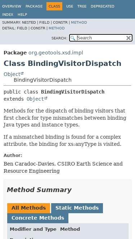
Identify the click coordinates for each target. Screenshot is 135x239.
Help (22, 14)
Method (79, 22)
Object (12, 74)
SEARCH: (59, 38)
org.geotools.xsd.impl (55, 53)
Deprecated (102, 6)
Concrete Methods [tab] (38, 218)
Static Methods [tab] (77, 208)
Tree (81, 6)
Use (69, 6)
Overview (11, 6)
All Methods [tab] (29, 208)
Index (7, 14)
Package (34, 6)
